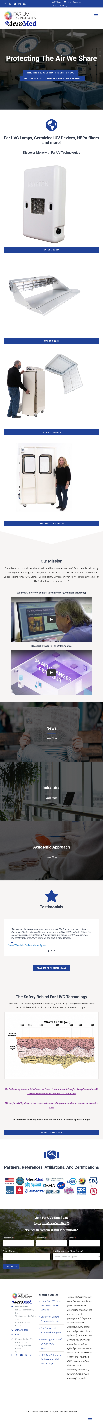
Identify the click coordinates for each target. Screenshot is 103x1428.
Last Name (41, 1237)
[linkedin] (24, 4)
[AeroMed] (22, 1301)
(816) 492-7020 (21, 1330)
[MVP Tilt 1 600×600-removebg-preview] (44, 165)
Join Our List (11, 1266)
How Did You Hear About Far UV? (68, 1251)
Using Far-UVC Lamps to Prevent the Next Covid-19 (51, 1305)
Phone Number (10, 1251)
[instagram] (20, 4)
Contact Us (20, 1334)
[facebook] (5, 4)
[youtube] (15, 4)
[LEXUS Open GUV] (44, 256)
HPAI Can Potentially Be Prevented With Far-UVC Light (51, 1359)
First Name (8, 1237)
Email (72, 1237)
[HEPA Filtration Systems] (44, 347)
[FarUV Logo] (22, 1293)
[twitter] (10, 4)
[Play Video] (51, 619)
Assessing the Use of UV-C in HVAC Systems (51, 1343)
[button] (48, 951)
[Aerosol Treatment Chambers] (44, 438)
